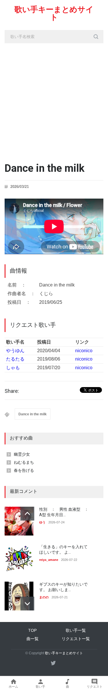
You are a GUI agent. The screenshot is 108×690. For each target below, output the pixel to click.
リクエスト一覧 (76, 638)
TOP (32, 630)
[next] (27, 603)
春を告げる (24, 470)
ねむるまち (24, 462)
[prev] (27, 514)
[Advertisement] (54, 100)
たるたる (15, 359)
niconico (83, 350)
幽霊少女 (22, 454)
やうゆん (15, 350)
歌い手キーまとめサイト (53, 13)
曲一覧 (32, 638)
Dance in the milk (32, 414)
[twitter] (53, 663)
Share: (12, 391)
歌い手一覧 (76, 630)
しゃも (13, 367)
